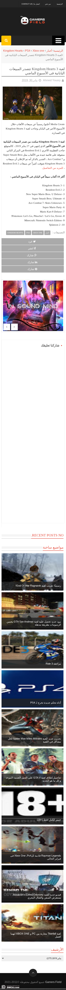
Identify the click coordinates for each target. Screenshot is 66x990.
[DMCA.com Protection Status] (10, 987)
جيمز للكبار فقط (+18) (49, 819)
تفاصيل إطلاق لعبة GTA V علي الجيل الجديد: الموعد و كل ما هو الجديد (33, 779)
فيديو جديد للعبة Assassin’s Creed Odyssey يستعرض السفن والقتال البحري (37, 896)
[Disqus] (33, 390)
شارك (30, 255)
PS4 (27, 50)
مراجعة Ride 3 (53, 663)
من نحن (48, 4)
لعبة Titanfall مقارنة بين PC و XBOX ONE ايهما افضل (35, 935)
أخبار (49, 50)
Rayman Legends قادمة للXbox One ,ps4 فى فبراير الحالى (35, 857)
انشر (30, 248)
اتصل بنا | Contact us (30, 4)
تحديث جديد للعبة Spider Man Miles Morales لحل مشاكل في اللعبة (34, 740)
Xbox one (38, 50)
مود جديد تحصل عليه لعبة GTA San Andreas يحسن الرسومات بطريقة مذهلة (34, 623)
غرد (30, 241)
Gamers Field (53, 982)
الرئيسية (60, 4)
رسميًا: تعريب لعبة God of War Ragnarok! (38, 585)
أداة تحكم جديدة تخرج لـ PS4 (45, 702)
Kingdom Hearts (13, 50)
